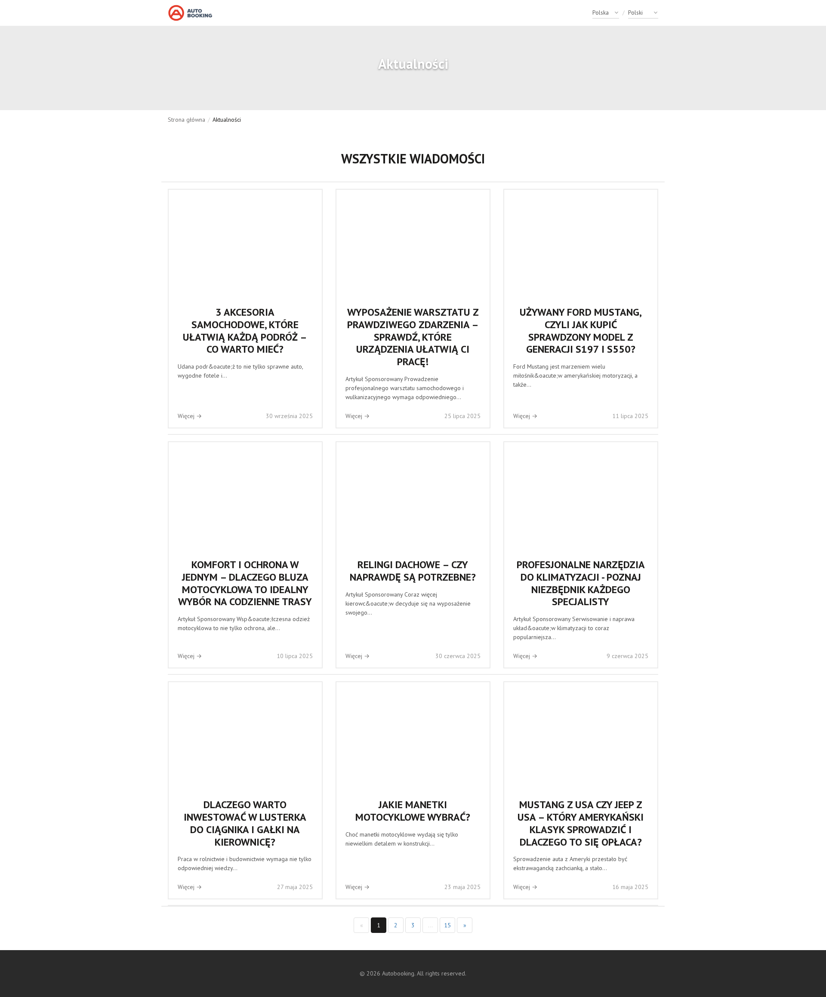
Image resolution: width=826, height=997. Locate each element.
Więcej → (190, 416)
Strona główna (186, 119)
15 (447, 925)
